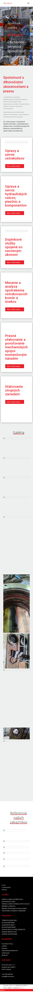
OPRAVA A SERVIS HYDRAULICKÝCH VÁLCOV (16, 904)
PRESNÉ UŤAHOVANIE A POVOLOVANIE (14, 908)
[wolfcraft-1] (16, 859)
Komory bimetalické (9, 932)
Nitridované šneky (9, 927)
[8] (16, 739)
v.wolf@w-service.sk (8, 976)
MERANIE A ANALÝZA (8, 906)
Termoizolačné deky (9, 920)
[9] (16, 670)
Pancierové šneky (8, 925)
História (4, 890)
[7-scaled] (16, 497)
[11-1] (16, 517)
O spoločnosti (6, 887)
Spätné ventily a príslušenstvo (13, 929)
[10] (16, 741)
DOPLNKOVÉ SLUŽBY (8, 902)
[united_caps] (16, 847)
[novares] (16, 841)
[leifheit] (16, 866)
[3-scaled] (16, 438)
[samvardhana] (16, 853)
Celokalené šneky (8, 923)
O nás (3, 885)
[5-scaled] (16, 478)
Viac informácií (13, 166)
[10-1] (16, 632)
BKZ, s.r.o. (22, 988)
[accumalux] (14, 831)
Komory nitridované (9, 934)
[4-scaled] (16, 458)
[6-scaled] (16, 668)
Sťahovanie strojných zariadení (14, 911)
